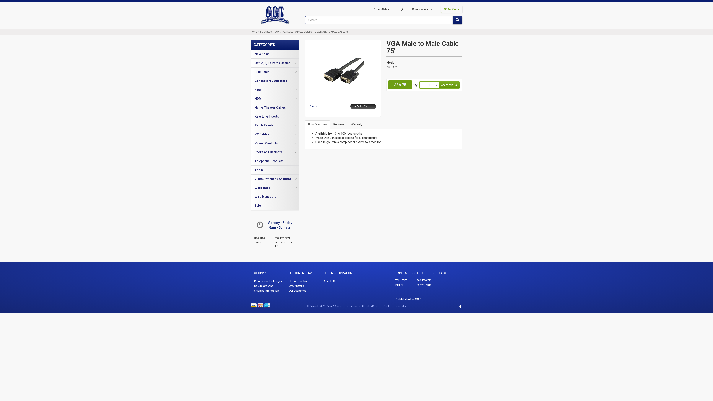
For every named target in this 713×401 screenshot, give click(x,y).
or (416, 9)
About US (329, 281)
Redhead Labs (398, 306)
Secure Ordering (263, 285)
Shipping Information (266, 290)
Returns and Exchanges (268, 281)
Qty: (415, 85)
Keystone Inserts (267, 116)
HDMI (258, 98)
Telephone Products (269, 161)
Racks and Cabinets (268, 152)
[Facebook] (460, 306)
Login (401, 9)
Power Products (266, 143)
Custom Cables (298, 281)
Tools (259, 170)
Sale (258, 205)
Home (254, 32)
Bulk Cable (262, 72)
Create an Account (423, 9)
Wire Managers (265, 196)
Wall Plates (262, 188)
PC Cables (266, 32)
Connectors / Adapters (271, 81)
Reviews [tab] (339, 124)
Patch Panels (264, 125)
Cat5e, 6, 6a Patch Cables (272, 63)
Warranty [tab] (356, 124)
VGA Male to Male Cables (297, 32)
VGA (277, 32)
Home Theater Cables (270, 107)
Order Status (381, 9)
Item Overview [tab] (317, 124)
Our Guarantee (297, 290)
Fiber (258, 90)
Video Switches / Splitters (273, 179)
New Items (262, 54)
